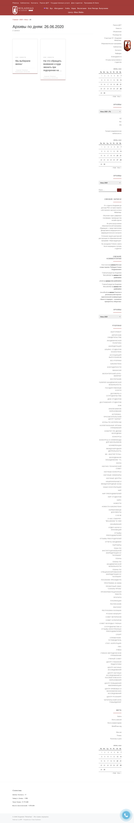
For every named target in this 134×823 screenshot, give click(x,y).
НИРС (119, 500)
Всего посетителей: (20, 805)
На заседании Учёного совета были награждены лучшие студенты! (111, 246)
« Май (114, 96)
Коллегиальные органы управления (110, 426)
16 (104, 84)
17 (108, 84)
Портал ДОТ (117, 25)
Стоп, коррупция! (113, 643)
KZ (120, 118)
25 (111, 89)
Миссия (118, 732)
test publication (116, 281)
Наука (118, 463)
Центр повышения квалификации (112, 684)
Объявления (117, 31)
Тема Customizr (36, 819)
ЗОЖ (119, 405)
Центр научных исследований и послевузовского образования (113, 676)
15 (101, 84)
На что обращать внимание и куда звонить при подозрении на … (52, 65)
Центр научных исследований (114, 668)
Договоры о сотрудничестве (113, 394)
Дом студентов (114, 399)
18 (111, 84)
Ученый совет (114, 659)
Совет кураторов (113, 620)
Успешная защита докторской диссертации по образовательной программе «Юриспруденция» (110, 238)
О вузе (118, 515)
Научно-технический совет (111, 467)
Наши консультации (112, 487)
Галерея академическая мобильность (113, 132)
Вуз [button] (51, 8)
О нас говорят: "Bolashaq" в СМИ (113, 520)
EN (120, 125)
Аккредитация (114, 346)
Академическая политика (114, 341)
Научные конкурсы (112, 472)
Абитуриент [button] (58, 8)
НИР (119, 490)
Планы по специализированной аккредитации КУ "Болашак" (111, 573)
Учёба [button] (67, 8)
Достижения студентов (110, 402)
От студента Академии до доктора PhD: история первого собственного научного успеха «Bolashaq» (111, 208)
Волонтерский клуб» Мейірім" (111, 374)
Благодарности (116, 56)
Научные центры (113, 478)
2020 (21, 19)
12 (114, 80)
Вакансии (117, 370)
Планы (118, 558)
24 (108, 89)
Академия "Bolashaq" (22, 70)
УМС (119, 646)
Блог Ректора (93, 8)
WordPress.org (116, 726)
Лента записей (116, 720)
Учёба (118, 650)
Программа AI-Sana (112, 583)
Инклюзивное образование (115, 410)
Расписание (115, 604)
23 (104, 89)
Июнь (26, 19)
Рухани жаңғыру (113, 614)
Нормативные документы (115, 511)
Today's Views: (18, 798)
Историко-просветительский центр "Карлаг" (112, 416)
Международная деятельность (113, 449)
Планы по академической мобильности (114, 564)
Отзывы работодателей (110, 538)
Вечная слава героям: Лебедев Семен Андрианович (110, 267)
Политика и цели (115, 739)
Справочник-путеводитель (114, 639)
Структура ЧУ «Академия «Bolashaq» (112, 39)
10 (108, 80)
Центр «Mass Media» (76, 12)
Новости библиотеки (111, 506)
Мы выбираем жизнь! (22, 62)
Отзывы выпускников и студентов (113, 61)
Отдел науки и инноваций (114, 528)
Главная (15, 19)
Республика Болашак (111, 610)
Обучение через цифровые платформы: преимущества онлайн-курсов (112, 217)
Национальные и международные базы (111, 482)
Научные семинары (112, 475)
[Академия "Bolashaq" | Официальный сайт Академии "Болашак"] (23, 9)
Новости (118, 28)
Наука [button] (73, 8)
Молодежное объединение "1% (113, 458)
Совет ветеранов (113, 617)
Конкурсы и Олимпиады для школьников (110, 441)
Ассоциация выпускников (115, 356)
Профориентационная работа (111, 593)
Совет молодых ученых (110, 623)
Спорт (118, 634)
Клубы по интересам (111, 422)
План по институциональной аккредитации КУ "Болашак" (111, 551)
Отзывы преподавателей (113, 534)
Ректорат (117, 607)
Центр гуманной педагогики (113, 663)
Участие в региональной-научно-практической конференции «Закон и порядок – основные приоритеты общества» (110, 297)
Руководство (117, 35)
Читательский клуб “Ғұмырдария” (112, 701)
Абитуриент (116, 332)
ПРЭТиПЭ (117, 597)
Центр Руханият (114, 697)
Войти (119, 716)
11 (111, 80)
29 (101, 93)
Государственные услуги (113, 389)
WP (21, 819)
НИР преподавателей (111, 493)
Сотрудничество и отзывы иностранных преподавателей (111, 629)
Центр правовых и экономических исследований (113, 691)
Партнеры (117, 545)
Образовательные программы (111, 43)
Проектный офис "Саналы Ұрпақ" (113, 587)
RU (120, 122)
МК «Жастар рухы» (113, 454)
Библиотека (117, 47)
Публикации (115, 601)
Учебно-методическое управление (111, 654)
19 (114, 84)
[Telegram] (127, 46)
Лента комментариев (114, 723)
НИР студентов (114, 497)
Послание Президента (111, 580)
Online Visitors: (19, 795)
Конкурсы (116, 437)
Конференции (115, 445)
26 (114, 89)
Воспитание (115, 379)
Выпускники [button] (103, 8)
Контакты (118, 50)
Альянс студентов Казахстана (113, 350)
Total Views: (17, 802)
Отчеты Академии (113, 542)
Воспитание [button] (81, 8)
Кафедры (118, 53)
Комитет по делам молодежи (112, 432)
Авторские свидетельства (114, 336)
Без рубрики (115, 360)
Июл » (119, 96)
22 (101, 89)
